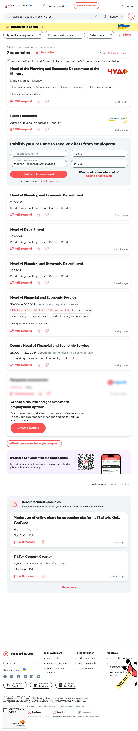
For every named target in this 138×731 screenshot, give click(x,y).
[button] (15, 685)
